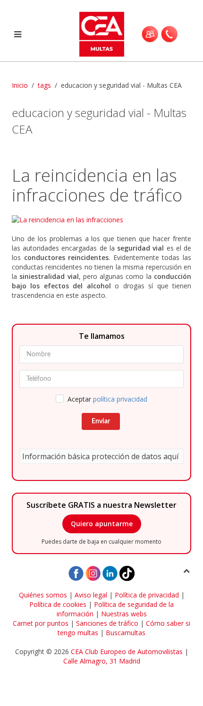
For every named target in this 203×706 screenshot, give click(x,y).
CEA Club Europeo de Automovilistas (127, 651)
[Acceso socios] (150, 33)
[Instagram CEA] (93, 572)
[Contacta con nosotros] (169, 33)
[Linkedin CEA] (110, 572)
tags (44, 85)
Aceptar (107, 399)
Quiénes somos (43, 594)
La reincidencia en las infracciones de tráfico (97, 185)
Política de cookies (57, 604)
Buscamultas (125, 632)
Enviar (101, 421)
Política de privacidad (147, 594)
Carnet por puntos (40, 623)
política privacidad (120, 399)
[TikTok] (127, 572)
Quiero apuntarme (102, 523)
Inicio (20, 85)
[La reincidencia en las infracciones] (101, 220)
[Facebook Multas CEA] (76, 572)
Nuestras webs (124, 613)
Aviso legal (91, 594)
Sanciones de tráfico (107, 623)
